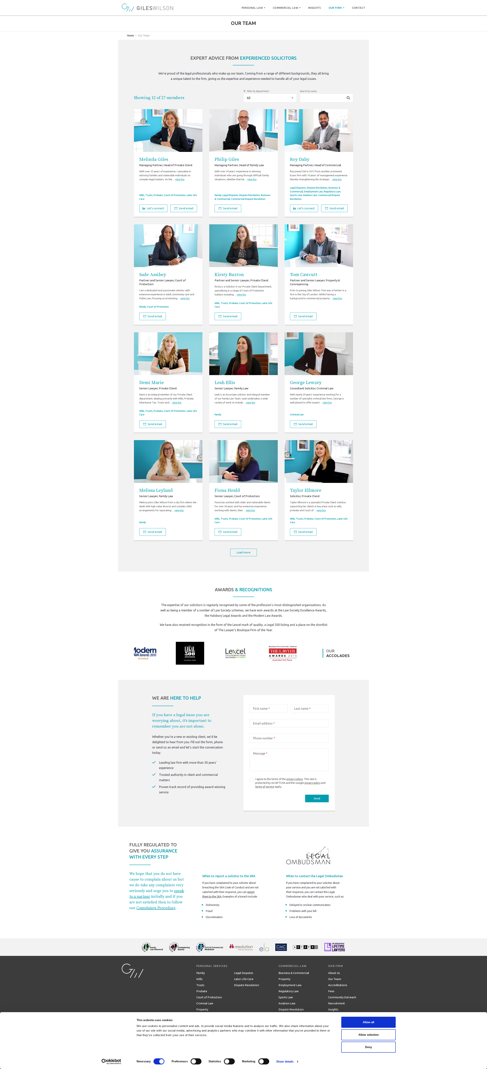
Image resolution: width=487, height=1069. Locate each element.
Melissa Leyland (156, 490)
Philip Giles (227, 159)
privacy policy (313, 782)
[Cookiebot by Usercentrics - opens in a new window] (111, 1061)
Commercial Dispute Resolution (248, 199)
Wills (141, 195)
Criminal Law (297, 414)
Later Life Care (243, 979)
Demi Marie (151, 383)
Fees (331, 991)
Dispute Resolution (249, 195)
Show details (285, 1061)
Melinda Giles (153, 159)
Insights (333, 1009)
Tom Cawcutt (303, 275)
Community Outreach (342, 997)
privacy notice (294, 779)
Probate (158, 195)
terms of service (264, 786)
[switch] (196, 1061)
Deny (368, 1047)
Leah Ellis (225, 383)
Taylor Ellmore (305, 490)
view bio (180, 179)
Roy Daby (299, 159)
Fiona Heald (227, 490)
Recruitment (336, 1003)
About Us (334, 973)
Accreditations (337, 985)
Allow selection (368, 1034)
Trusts (149, 195)
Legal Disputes (230, 195)
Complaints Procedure (155, 908)
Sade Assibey (152, 275)
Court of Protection (174, 195)
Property (202, 1009)
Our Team (334, 979)
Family (218, 195)
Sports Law (296, 195)
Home (130, 35)
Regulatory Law (332, 191)
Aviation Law (310, 195)
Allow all (368, 1022)
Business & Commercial (294, 973)
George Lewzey (305, 383)
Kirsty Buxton (229, 275)
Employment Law (313, 191)
